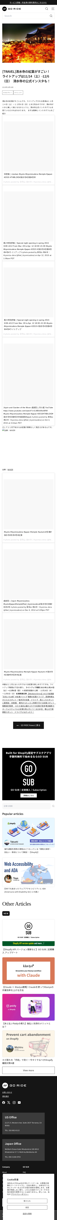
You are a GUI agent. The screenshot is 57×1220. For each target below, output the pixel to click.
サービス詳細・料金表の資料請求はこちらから (28, 2)
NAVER (10, 469)
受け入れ (27, 1201)
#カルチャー (7, 92)
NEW (6, 913)
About (4, 1172)
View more (28, 1070)
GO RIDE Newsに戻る (30, 725)
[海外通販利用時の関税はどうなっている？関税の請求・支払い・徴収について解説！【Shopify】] (28, 832)
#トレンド (18, 92)
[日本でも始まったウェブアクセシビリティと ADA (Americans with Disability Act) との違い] (28, 872)
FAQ (24, 1172)
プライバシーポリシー (20, 1194)
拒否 (27, 1207)
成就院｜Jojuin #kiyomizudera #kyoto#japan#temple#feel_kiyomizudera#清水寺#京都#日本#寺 (27, 604)
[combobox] (28, 16)
